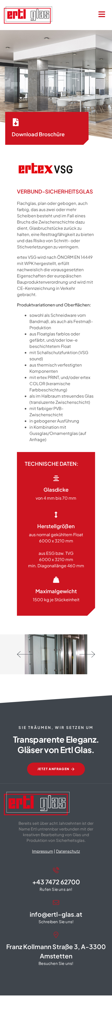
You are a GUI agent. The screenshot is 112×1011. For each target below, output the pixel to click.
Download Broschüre (38, 134)
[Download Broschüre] (16, 122)
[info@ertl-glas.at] (56, 902)
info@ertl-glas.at (56, 914)
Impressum (42, 851)
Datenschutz (68, 851)
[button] (25, 654)
